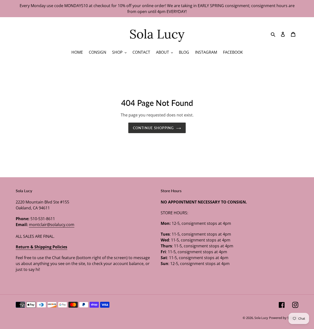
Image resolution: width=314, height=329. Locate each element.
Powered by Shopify (283, 318)
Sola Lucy (261, 318)
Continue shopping (153, 128)
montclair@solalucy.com (51, 224)
